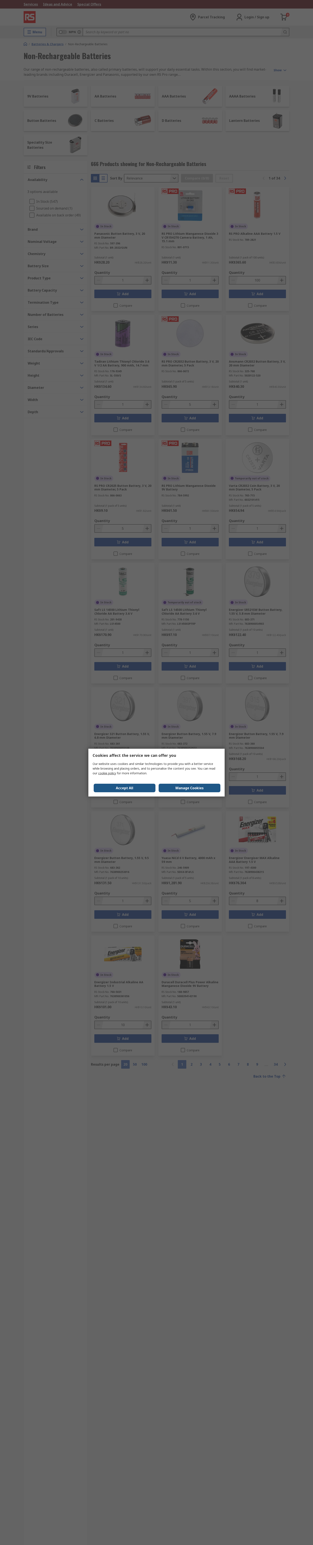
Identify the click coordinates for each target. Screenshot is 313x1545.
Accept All (124, 788)
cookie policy (107, 773)
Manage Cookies (189, 788)
